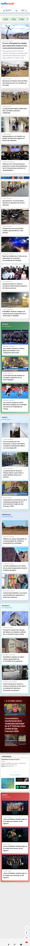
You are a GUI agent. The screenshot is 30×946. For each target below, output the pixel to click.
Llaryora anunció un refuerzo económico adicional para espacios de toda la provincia (14, 286)
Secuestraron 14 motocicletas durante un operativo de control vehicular (13, 203)
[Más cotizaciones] (28, 19)
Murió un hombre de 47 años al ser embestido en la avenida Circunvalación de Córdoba (14, 258)
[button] (11, 740)
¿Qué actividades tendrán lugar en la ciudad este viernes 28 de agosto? (15, 848)
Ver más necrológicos (14, 774)
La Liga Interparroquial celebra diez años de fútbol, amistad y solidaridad (14, 111)
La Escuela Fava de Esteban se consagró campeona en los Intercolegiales (13, 378)
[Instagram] (26, 937)
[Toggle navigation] (2, 7)
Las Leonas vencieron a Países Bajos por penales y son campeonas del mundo (13, 351)
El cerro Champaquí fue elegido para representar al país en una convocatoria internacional (14, 45)
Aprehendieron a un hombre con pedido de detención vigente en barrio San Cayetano (13, 138)
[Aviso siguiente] (18, 772)
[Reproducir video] (15, 710)
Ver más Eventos (6, 797)
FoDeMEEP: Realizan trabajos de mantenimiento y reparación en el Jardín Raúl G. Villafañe (14, 314)
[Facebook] (26, 932)
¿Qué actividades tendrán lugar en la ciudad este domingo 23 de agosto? (15, 875)
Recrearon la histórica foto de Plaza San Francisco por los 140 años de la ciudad (14, 83)
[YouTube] (26, 942)
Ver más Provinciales (7, 516)
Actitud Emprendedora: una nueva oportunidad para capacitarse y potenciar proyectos (15, 595)
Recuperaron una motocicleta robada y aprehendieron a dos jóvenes (12, 231)
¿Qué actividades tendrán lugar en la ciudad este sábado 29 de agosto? (15, 821)
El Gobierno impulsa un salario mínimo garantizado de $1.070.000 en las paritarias (13, 659)
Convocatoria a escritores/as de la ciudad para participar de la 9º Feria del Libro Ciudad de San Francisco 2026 (15, 724)
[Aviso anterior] (12, 772)
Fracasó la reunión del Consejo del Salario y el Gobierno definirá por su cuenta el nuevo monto (14, 632)
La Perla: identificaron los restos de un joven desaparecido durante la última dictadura (15, 568)
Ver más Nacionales (7, 607)
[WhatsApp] (26, 928)
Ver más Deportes (6, 326)
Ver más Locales (6, 419)
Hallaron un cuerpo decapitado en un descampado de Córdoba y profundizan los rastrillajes (15, 541)
